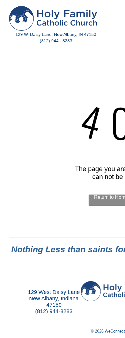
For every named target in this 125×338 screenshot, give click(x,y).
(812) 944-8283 (54, 311)
